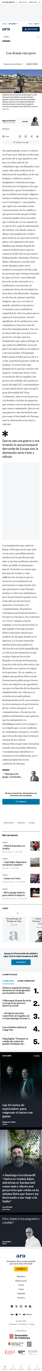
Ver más (37, 1056)
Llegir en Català (32, 64)
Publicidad (21, 1293)
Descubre (6, 1056)
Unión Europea (9, 823)
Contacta (21, 1298)
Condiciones (22, 1324)
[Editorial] (14, 935)
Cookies (31, 1324)
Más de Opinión (10, 835)
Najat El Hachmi (9, 121)
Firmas (21, 1285)
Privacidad (13, 1324)
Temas (21, 1289)
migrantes (21, 823)
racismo (32, 823)
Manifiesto (21, 1276)
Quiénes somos (21, 1281)
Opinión (6, 37)
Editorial (14, 925)
